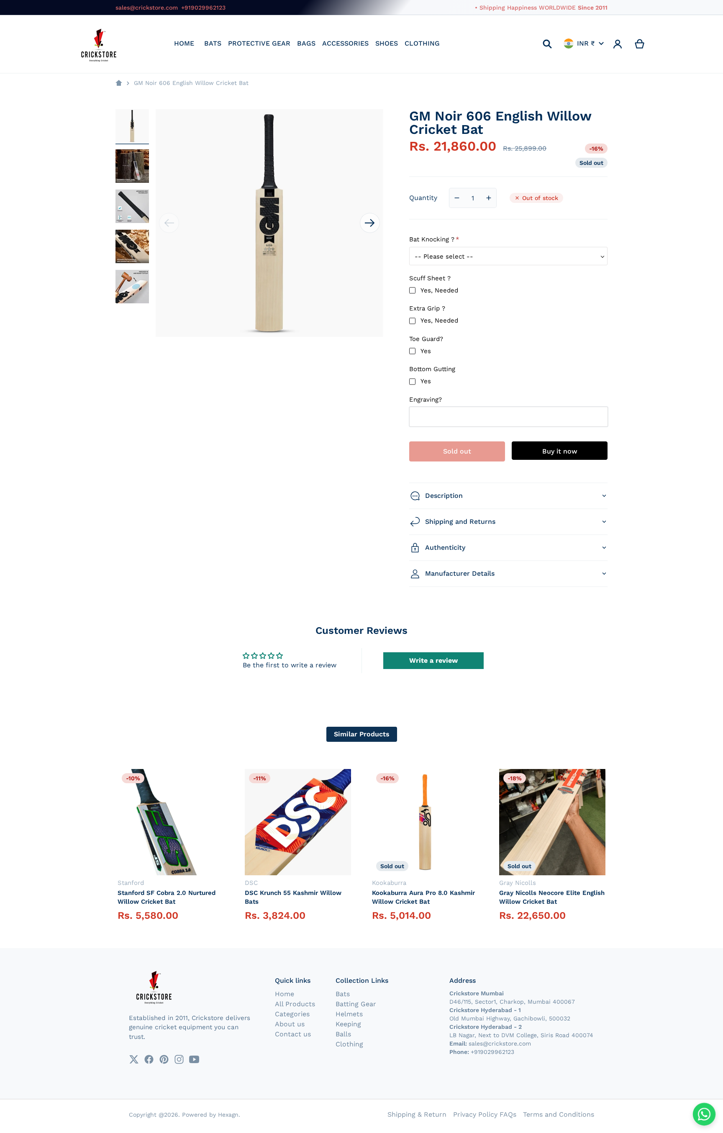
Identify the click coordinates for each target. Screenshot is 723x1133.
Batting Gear (356, 1004)
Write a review (433, 660)
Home (284, 994)
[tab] (361, 734)
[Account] (617, 43)
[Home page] (118, 83)
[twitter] (133, 1059)
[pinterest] (164, 1059)
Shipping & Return (416, 1114)
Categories (292, 1014)
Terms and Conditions (558, 1114)
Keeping (348, 1024)
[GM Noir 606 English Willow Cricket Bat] (132, 126)
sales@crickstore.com (146, 7)
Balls (343, 1034)
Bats (343, 994)
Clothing (349, 1044)
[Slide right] (370, 223)
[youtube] (194, 1059)
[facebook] (148, 1059)
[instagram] (179, 1059)
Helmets (349, 1014)
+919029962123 (203, 7)
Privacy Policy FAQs (484, 1114)
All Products (295, 1004)
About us (290, 1024)
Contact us (293, 1034)
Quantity (423, 198)
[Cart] (640, 43)
